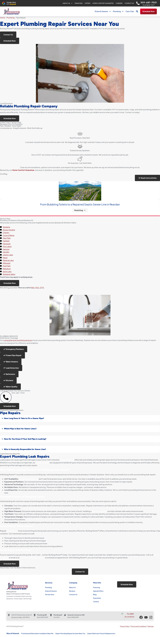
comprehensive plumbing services (17, 340)
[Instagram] (150, 617)
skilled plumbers (42, 462)
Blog (94, 594)
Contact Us (129, 3)
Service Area (49, 594)
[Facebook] (141, 617)
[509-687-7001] (138, 3)
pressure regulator (99, 511)
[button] (137, 11)
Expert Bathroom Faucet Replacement (101, 633)
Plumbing (117, 11)
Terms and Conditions (138, 626)
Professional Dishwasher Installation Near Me (37, 633)
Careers (119, 3)
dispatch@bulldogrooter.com (32, 557)
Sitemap (150, 626)
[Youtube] (146, 617)
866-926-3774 (37, 287)
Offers (87, 3)
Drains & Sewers (101, 11)
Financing (79, 3)
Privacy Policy (125, 626)
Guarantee (97, 598)
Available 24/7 (149, 5)
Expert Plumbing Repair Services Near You (70, 633)
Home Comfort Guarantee (103, 3)
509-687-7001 (149, 2)
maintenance (12, 531)
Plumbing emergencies (28, 479)
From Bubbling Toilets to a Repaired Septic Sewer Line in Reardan (80, 204)
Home (2, 18)
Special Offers (98, 591)
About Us (66, 3)
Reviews (72, 591)
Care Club (130, 11)
